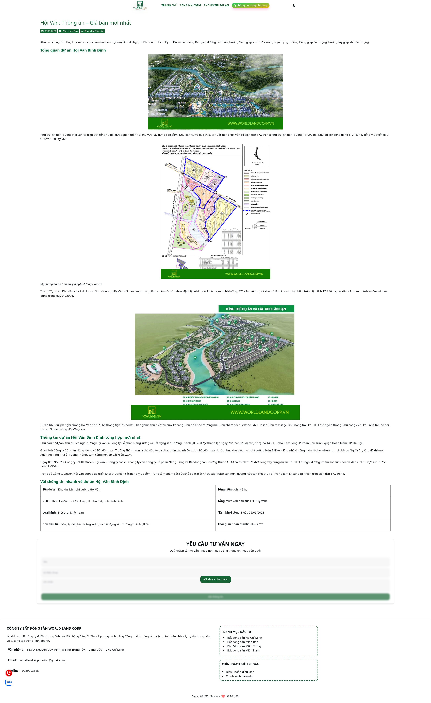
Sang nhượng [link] (190, 5)
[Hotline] (8, 673)
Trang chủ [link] (169, 5)
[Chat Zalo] (8, 682)
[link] (140, 5)
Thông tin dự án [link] (216, 5)
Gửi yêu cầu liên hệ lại (215, 579)
